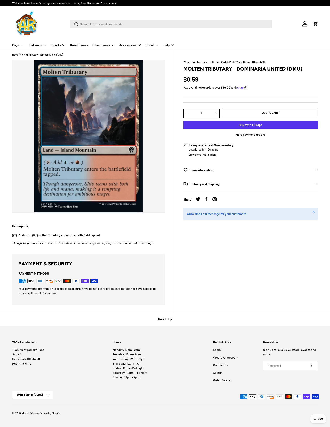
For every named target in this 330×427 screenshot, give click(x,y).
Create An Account (225, 357)
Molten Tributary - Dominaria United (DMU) (42, 54)
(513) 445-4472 (22, 363)
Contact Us (220, 365)
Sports (56, 45)
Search (217, 372)
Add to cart (270, 112)
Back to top (165, 319)
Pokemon (35, 45)
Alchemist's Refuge (29, 413)
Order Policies (222, 380)
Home (15, 54)
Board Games (79, 45)
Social (150, 45)
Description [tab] (20, 226)
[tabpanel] (88, 239)
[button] (315, 24)
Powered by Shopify (50, 413)
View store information (202, 154)
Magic (16, 45)
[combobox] (171, 24)
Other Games (101, 45)
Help (166, 45)
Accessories (127, 45)
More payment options (251, 134)
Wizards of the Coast (195, 62)
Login (217, 349)
